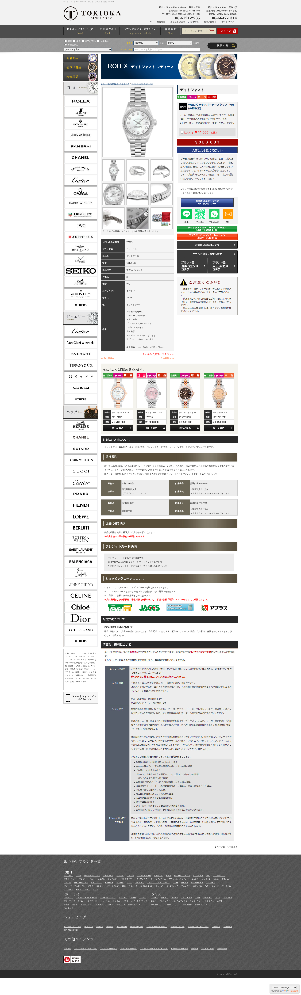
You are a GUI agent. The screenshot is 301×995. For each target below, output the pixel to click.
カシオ (95, 889)
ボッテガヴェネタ (180, 901)
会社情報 (194, 22)
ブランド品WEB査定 (128, 949)
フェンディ (185, 886)
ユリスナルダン (147, 886)
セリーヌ (168, 904)
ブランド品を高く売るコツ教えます (154, 949)
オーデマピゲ (108, 875)
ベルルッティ (164, 901)
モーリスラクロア (83, 889)
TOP (149, 21)
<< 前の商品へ (107, 358)
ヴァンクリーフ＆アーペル (74, 886)
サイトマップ (228, 22)
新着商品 (109, 927)
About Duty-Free (136, 927)
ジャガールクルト (81, 882)
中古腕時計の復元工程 (179, 949)
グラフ (90, 886)
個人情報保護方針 (71, 930)
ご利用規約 (216, 927)
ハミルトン (210, 882)
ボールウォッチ (172, 886)
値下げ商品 (90, 41)
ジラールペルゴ (112, 886)
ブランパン (68, 889)
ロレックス (68, 875)
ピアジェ (120, 882)
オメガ (168, 875)
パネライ (120, 875)
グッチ (175, 882)
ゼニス (129, 882)
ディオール (187, 904)
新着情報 (161, 22)
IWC (208, 875)
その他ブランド (134, 904)
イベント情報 (122, 927)
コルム (216, 879)
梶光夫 (66, 904)
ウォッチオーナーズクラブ (156, 927)
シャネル (130, 875)
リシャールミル (197, 882)
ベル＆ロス (194, 879)
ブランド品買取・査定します (85, 949)
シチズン (184, 882)
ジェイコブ (112, 879)
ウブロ (78, 875)
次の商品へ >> (167, 358)
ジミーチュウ (156, 904)
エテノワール (161, 879)
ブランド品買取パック (108, 949)
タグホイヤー (198, 875)
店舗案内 (67, 949)
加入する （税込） (201, 132)
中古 (78, 41)
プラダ (217, 897)
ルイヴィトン (96, 882)
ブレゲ (81, 879)
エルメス (101, 879)
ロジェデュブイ (219, 875)
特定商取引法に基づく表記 (198, 927)
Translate (293, 991)
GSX (124, 886)
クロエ (177, 904)
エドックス (197, 886)
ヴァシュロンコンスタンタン (158, 882)
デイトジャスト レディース (142, 84)
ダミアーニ (123, 897)
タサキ (75, 904)
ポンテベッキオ (87, 904)
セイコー (91, 879)
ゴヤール (174, 897)
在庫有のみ (73, 45)
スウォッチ (133, 886)
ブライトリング (70, 879)
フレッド (142, 897)
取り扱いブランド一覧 (72, 927)
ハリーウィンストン (182, 875)
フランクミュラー (144, 875)
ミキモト (99, 904)
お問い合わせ (210, 22)
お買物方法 (227, 927)
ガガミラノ (139, 882)
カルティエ (158, 875)
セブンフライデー (127, 879)
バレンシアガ (209, 901)
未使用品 (104, 41)
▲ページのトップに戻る (226, 847)
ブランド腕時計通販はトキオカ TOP (115, 84)
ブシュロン (120, 904)
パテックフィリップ (92, 875)
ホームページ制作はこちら (227, 974)
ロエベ (153, 901)
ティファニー (227, 886)
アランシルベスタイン (178, 879)
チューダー (109, 882)
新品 (70, 41)
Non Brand (68, 908)
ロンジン (99, 886)
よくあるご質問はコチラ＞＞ (158, 354)
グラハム (225, 879)
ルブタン (220, 901)
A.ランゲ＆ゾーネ (212, 886)
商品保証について (177, 927)
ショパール (206, 879)
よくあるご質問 (177, 22)
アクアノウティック (144, 879)
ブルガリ (67, 882)
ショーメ (159, 886)
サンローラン (195, 901)
